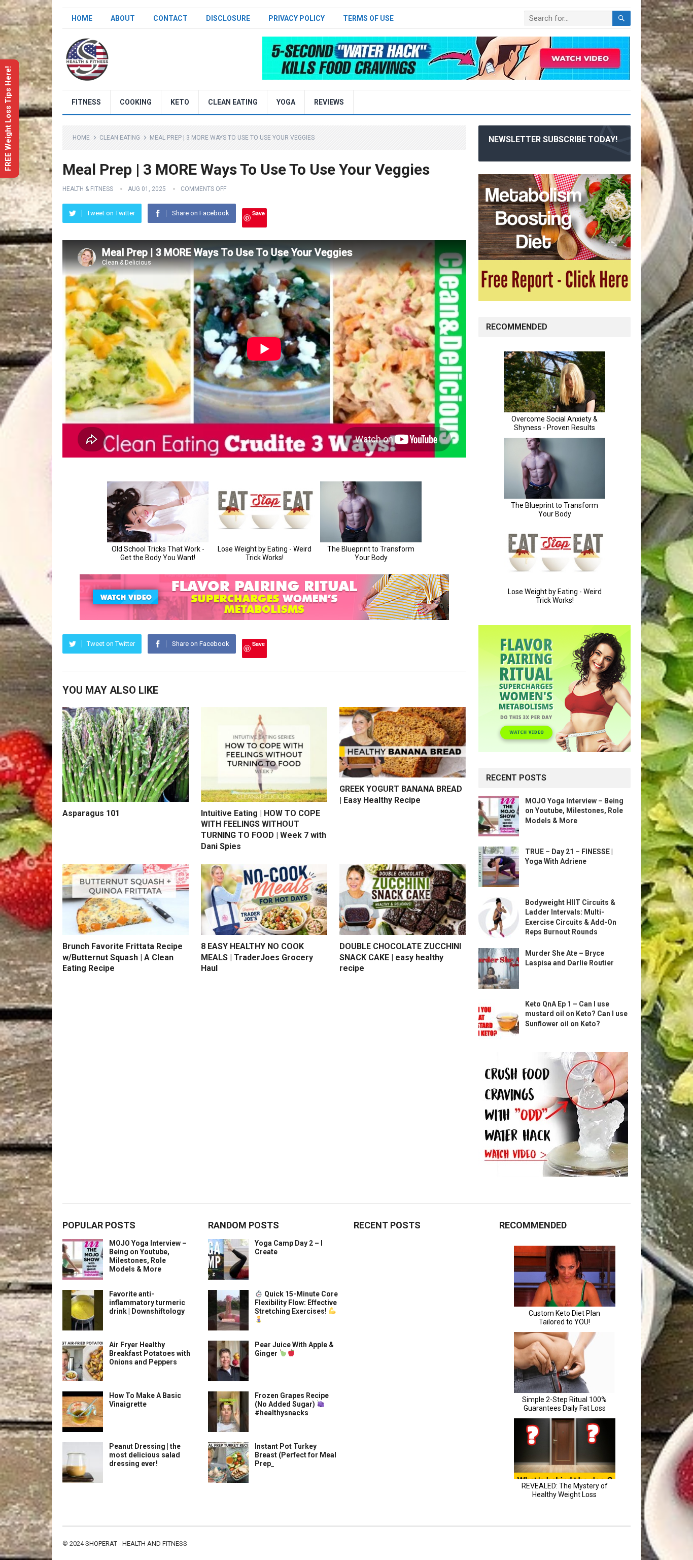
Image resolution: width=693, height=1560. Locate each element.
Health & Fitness (87, 188)
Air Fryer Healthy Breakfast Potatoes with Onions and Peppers (149, 1353)
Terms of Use (368, 18)
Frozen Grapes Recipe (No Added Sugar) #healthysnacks (292, 1404)
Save (258, 213)
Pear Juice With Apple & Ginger (294, 1349)
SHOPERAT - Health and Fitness (136, 1543)
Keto (179, 102)
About (123, 18)
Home (82, 18)
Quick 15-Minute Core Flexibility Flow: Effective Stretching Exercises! (296, 1302)
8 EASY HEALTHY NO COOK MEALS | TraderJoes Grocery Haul (257, 957)
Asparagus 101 (91, 813)
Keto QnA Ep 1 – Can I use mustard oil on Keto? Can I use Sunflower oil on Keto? (576, 1013)
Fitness (86, 102)
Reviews (329, 102)
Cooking (136, 102)
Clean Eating (233, 102)
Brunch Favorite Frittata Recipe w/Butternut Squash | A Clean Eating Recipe (122, 957)
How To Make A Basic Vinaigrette (145, 1399)
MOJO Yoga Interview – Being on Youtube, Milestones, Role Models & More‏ (574, 810)
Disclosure (228, 18)
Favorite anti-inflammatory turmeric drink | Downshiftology (147, 1302)
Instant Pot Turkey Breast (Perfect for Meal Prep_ (295, 1455)
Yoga (285, 102)
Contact (170, 18)
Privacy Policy (296, 18)
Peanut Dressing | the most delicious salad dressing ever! (145, 1455)
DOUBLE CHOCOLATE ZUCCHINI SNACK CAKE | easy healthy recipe (400, 957)
